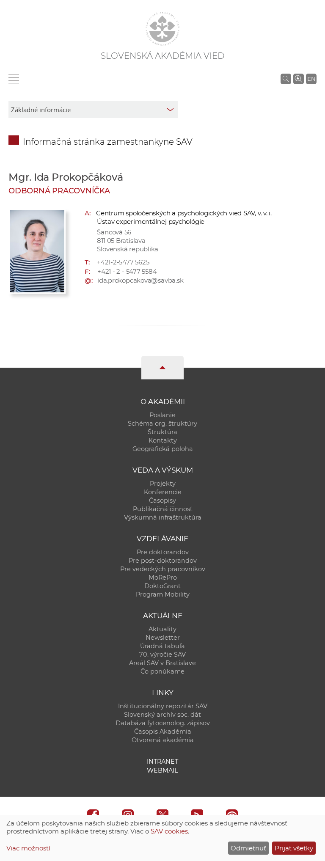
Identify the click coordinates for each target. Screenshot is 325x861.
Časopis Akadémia (162, 731)
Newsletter (163, 637)
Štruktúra (162, 432)
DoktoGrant (162, 586)
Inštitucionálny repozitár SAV (162, 706)
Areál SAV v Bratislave (162, 663)
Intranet (162, 761)
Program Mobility (163, 594)
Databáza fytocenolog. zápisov (163, 723)
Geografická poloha (162, 449)
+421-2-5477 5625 (123, 262)
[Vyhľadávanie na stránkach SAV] (286, 78)
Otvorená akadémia (163, 740)
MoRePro (163, 577)
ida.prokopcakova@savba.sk (140, 280)
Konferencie (163, 492)
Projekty (163, 483)
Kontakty (163, 440)
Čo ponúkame (162, 671)
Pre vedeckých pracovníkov (162, 569)
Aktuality (162, 629)
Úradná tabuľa (162, 646)
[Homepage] (162, 29)
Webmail (162, 770)
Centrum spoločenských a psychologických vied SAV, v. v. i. (184, 213)
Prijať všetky (294, 848)
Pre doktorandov (163, 552)
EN (311, 78)
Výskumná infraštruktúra (162, 517)
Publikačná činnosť (163, 509)
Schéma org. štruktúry (162, 423)
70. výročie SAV (162, 654)
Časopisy (162, 500)
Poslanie (162, 415)
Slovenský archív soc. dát (162, 714)
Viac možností (28, 848)
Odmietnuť (248, 848)
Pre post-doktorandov (163, 560)
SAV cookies (169, 831)
